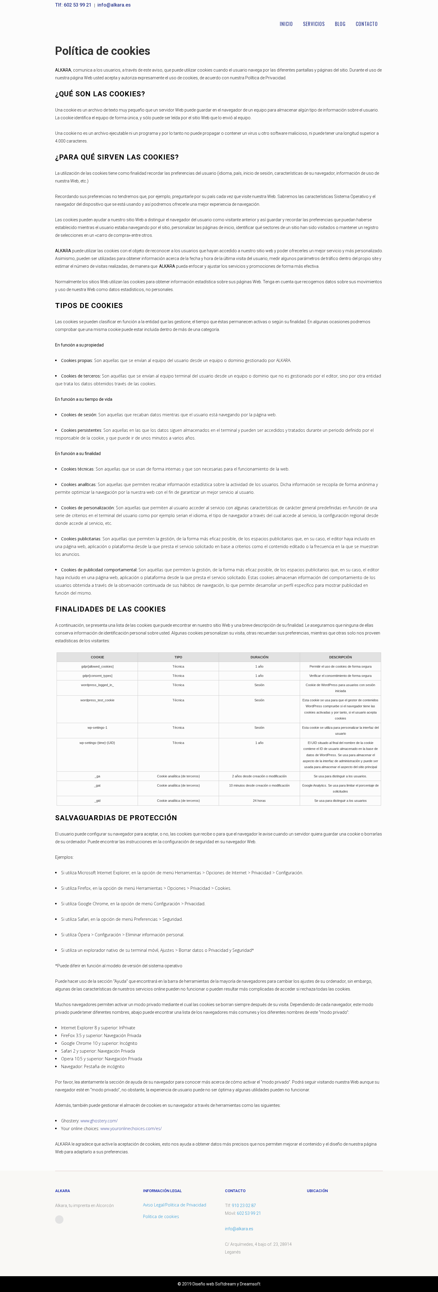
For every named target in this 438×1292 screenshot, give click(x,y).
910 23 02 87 (244, 1205)
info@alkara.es (114, 5)
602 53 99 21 (249, 1213)
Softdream (225, 1284)
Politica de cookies (161, 1216)
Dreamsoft (250, 1284)
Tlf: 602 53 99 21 (74, 5)
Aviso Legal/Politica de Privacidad (174, 1205)
